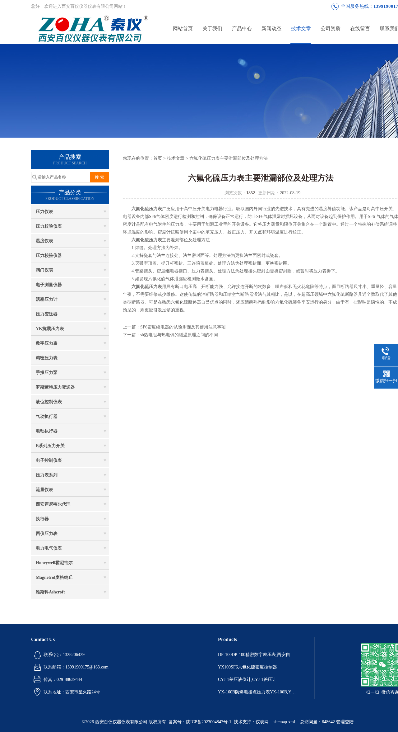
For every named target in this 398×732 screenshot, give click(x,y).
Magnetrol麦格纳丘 (54, 577)
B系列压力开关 (50, 445)
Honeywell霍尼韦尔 (54, 562)
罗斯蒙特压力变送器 (55, 387)
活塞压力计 (47, 299)
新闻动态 (271, 28)
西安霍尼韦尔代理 (53, 504)
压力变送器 (47, 314)
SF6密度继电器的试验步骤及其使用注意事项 (183, 327)
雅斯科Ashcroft (50, 592)
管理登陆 (345, 722)
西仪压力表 (47, 533)
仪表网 (262, 722)
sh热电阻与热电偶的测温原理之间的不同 (179, 335)
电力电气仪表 (49, 548)
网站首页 (183, 28)
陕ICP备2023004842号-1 (208, 722)
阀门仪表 (44, 270)
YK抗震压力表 (50, 328)
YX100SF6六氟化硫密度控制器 (247, 667)
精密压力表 (47, 358)
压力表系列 (47, 475)
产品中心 (242, 28)
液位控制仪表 (49, 401)
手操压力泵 (47, 372)
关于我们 (212, 28)
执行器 (42, 519)
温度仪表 (44, 240)
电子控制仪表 (49, 460)
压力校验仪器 (49, 255)
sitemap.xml (284, 722)
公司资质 (330, 28)
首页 (157, 158)
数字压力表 (47, 343)
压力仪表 (44, 211)
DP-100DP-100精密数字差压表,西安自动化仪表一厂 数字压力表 (257, 654)
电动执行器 (47, 431)
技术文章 (301, 28)
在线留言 (360, 28)
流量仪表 (44, 489)
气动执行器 (47, 416)
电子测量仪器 (49, 284)
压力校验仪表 (49, 226)
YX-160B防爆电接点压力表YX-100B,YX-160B (257, 692)
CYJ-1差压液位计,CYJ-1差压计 (247, 679)
